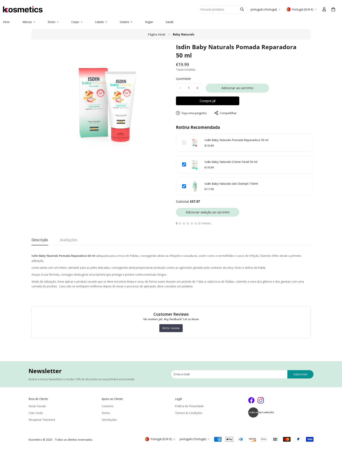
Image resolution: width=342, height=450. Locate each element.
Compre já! (208, 101)
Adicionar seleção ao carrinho (208, 212)
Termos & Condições (188, 413)
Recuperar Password (41, 419)
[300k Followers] (251, 400)
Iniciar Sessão (37, 406)
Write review (171, 328)
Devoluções (109, 419)
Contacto (108, 406)
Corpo (75, 22)
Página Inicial (156, 34)
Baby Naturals (183, 34)
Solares (124, 22)
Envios (106, 413)
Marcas (27, 22)
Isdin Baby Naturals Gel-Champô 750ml (231, 183)
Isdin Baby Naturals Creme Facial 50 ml (230, 162)
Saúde (170, 22)
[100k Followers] (260, 400)
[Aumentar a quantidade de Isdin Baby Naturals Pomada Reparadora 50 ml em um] (197, 88)
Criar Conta (35, 413)
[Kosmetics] (47, 9)
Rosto (51, 22)
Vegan (149, 22)
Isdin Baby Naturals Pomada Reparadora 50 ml (236, 140)
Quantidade (183, 78)
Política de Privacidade (189, 406)
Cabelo (99, 22)
